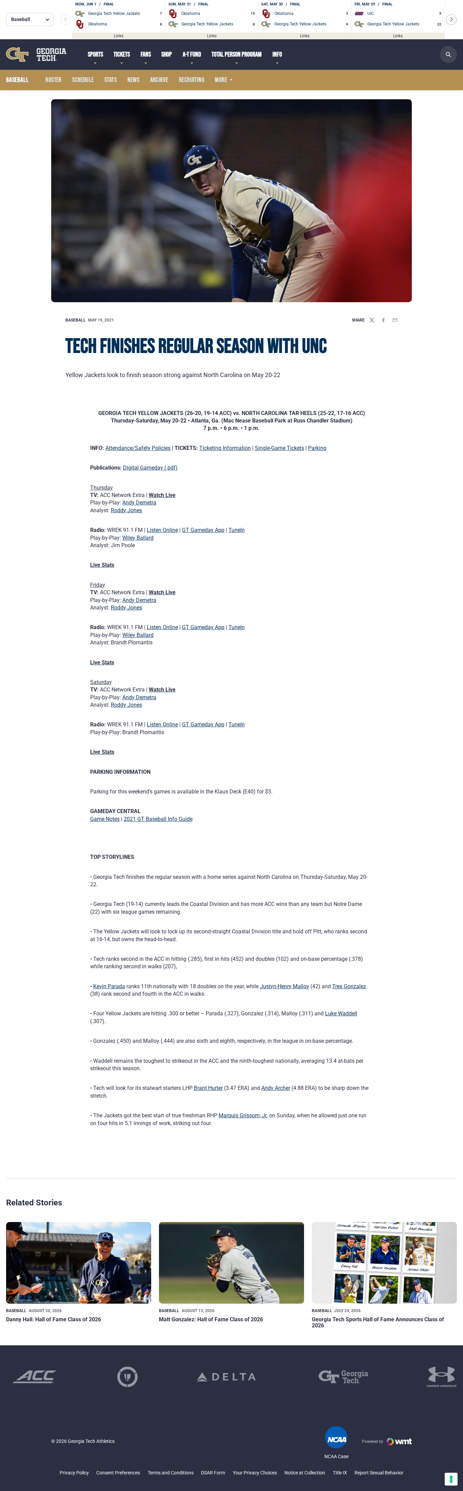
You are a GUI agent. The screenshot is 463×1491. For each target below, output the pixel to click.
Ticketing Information (225, 448)
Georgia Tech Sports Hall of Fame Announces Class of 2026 (378, 1322)
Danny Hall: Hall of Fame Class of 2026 (53, 1319)
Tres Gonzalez (349, 986)
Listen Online (162, 530)
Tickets (122, 54)
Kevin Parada (109, 986)
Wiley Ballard (138, 538)
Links (118, 35)
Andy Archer (275, 1088)
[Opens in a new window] (34, 1377)
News (133, 80)
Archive (159, 80)
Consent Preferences (118, 1472)
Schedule (83, 80)
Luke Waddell (341, 1013)
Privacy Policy (74, 1472)
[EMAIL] (395, 320)
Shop (166, 54)
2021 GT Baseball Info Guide (158, 819)
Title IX (340, 1472)
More (221, 80)
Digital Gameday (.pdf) (150, 467)
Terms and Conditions (171, 1472)
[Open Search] (448, 54)
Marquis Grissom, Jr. (243, 1115)
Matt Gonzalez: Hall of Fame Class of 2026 (211, 1319)
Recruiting (191, 80)
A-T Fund (192, 54)
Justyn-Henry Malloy (284, 986)
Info (277, 54)
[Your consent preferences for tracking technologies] (451, 1479)
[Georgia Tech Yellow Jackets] (36, 54)
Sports (95, 54)
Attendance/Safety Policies (137, 448)
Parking (317, 448)
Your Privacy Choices (255, 1472)
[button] (451, 19)
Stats (110, 80)
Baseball (75, 320)
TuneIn (236, 530)
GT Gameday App (203, 530)
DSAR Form (213, 1472)
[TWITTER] (372, 320)
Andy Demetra (139, 502)
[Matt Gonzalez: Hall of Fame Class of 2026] (231, 1263)
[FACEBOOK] (383, 320)
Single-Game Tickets (279, 448)
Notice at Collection (304, 1472)
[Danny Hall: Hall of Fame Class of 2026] (78, 1263)
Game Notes (105, 819)
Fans (146, 54)
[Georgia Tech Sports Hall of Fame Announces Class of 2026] (384, 1263)
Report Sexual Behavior (379, 1472)
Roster (53, 80)
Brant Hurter (208, 1088)
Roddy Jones (126, 510)
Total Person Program (237, 54)
